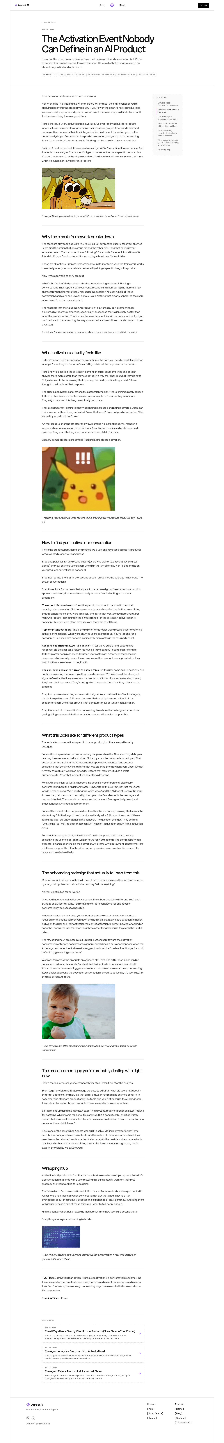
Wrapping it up (164, 149)
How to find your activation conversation (168, 118)
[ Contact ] (180, 1418)
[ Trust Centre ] (155, 1413)
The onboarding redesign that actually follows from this (167, 133)
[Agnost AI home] (22, 5)
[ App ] (150, 1408)
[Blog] (122, 5)
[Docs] (102, 5)
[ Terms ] (152, 1418)
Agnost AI (37, 1404)
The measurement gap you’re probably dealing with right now (168, 142)
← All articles (49, 22)
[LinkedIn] (33, 1418)
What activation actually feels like (168, 111)
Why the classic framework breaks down (168, 104)
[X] (28, 1418)
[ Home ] (179, 1408)
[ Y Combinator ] (183, 1422)
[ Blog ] (178, 1413)
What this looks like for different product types (168, 124)
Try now (203, 5)
